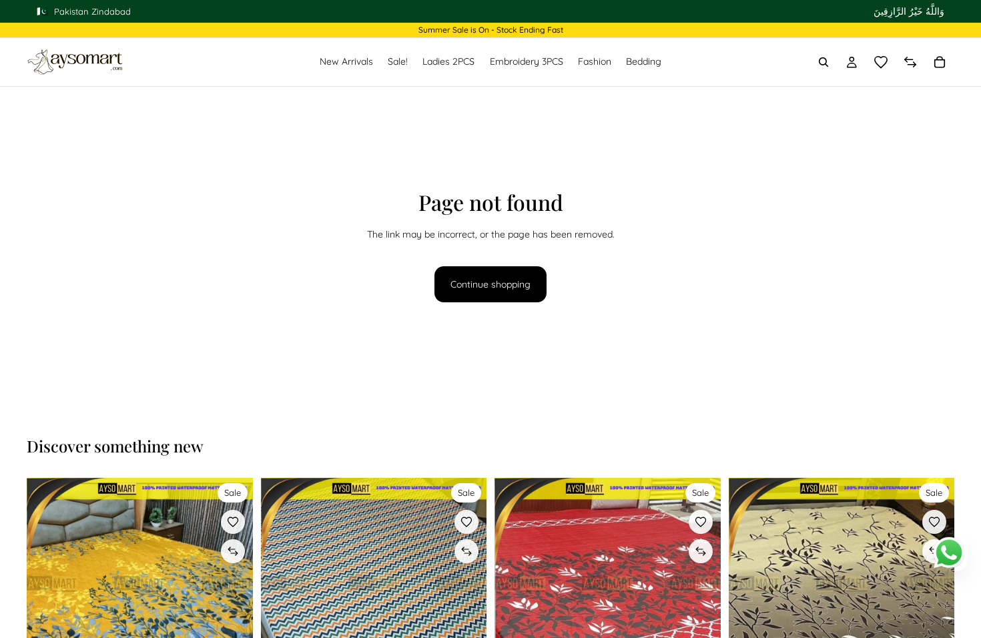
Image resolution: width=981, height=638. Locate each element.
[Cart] (939, 62)
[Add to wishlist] (233, 522)
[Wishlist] (881, 62)
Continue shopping (490, 284)
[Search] (823, 62)
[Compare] (910, 62)
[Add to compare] (233, 551)
